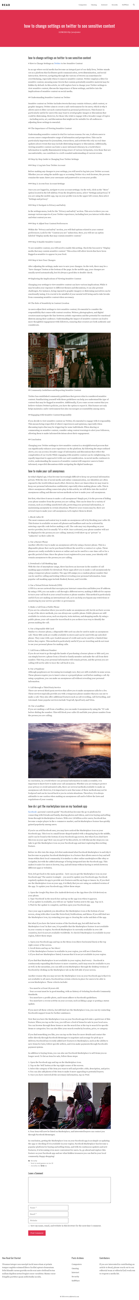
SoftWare (125, 5)
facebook (32, 812)
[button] (134, 5)
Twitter (57, 63)
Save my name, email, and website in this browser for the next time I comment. (66, 1226)
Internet (104, 5)
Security (115, 5)
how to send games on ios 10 (42, 1163)
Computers (83, 5)
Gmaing (94, 5)
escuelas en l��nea (39, 1166)
